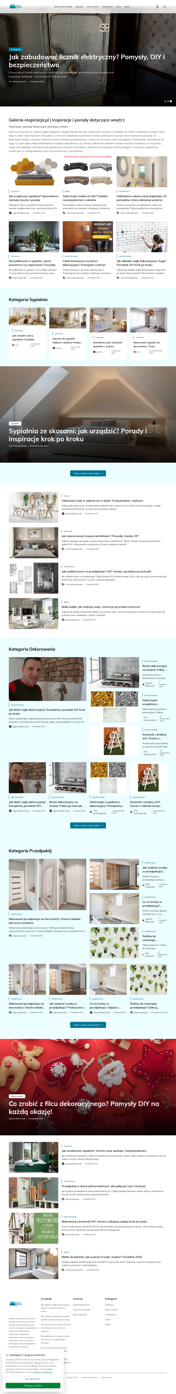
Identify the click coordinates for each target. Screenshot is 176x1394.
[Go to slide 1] (165, 101)
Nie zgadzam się (33, 1379)
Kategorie (111, 1298)
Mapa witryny (106, 1377)
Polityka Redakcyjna (90, 1377)
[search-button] (157, 6)
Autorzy (78, 1298)
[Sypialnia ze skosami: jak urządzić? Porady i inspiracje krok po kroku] (88, 414)
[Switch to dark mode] (164, 6)
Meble (127, 6)
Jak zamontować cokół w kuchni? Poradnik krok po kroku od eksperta (56, 1327)
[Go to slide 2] (168, 101)
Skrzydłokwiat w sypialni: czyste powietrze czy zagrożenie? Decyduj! (55, 1339)
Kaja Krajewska (80, 1314)
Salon (118, 6)
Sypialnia (79, 6)
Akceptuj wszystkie (33, 1385)
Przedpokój (107, 6)
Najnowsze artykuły (63, 6)
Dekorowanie (93, 6)
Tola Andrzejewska (17, 81)
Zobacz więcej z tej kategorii (86, 473)
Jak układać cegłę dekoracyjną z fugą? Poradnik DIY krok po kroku (55, 1308)
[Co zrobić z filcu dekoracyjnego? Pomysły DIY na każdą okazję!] (88, 1087)
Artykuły (46, 1298)
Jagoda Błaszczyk (17, 1118)
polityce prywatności (43, 1372)
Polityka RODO (72, 1377)
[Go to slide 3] (171, 101)
